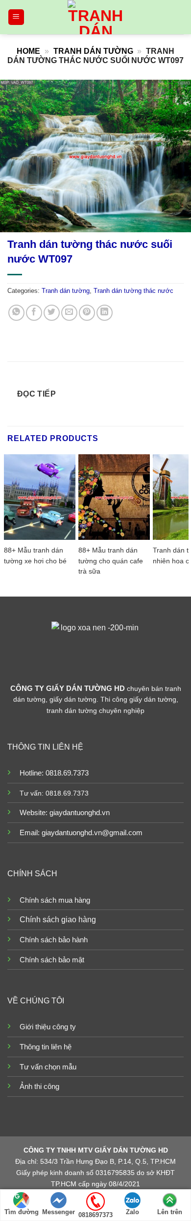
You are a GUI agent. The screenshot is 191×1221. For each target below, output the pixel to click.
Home (28, 51)
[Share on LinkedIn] (104, 313)
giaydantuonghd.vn (79, 812)
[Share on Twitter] (52, 313)
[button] (16, 17)
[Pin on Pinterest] (87, 313)
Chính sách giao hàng (58, 919)
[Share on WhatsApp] (16, 313)
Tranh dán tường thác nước (133, 290)
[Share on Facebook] (34, 313)
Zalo (132, 1212)
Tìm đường (21, 1212)
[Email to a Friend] (69, 313)
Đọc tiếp (36, 394)
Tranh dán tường (93, 51)
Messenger (58, 1212)
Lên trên (169, 1212)
